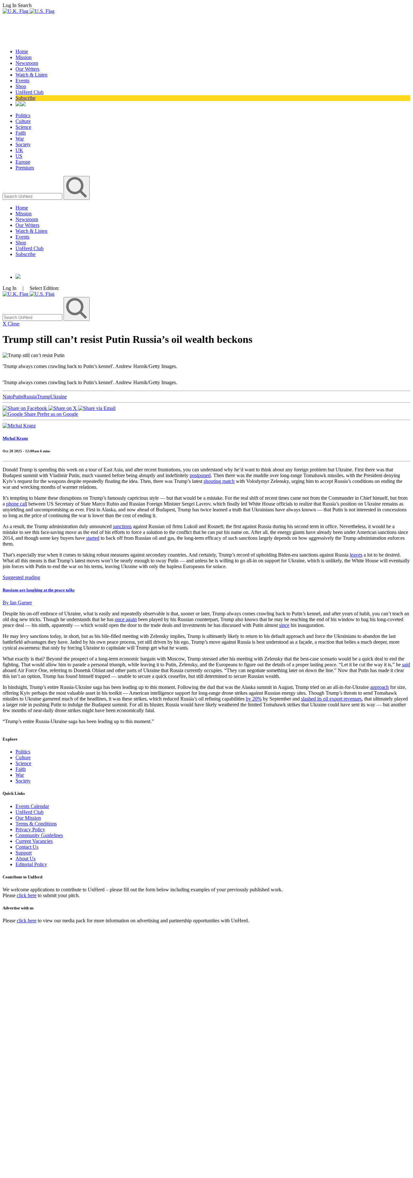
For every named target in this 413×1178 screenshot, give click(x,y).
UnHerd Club (29, 92)
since (284, 625)
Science (23, 127)
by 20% (254, 699)
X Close (11, 323)
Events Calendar (32, 806)
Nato (8, 396)
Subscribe (25, 98)
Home (21, 51)
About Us (25, 858)
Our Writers (27, 69)
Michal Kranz (15, 438)
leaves (356, 555)
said (406, 664)
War (19, 138)
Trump (43, 396)
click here (26, 895)
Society (23, 144)
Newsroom (26, 63)
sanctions (122, 526)
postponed (200, 475)
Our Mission (28, 818)
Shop (20, 86)
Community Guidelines (39, 835)
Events (22, 80)
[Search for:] (33, 196)
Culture (23, 121)
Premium (24, 167)
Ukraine (58, 396)
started (92, 538)
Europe (22, 162)
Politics (22, 115)
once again (126, 619)
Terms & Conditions (36, 823)
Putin (18, 396)
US (18, 156)
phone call (16, 504)
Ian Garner (17, 602)
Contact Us (26, 847)
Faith (20, 133)
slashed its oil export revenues (331, 699)
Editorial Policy (31, 864)
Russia (30, 396)
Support (23, 852)
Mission (23, 57)
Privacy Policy (30, 829)
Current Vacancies (34, 841)
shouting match (219, 481)
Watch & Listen (31, 74)
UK (19, 150)
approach (379, 687)
